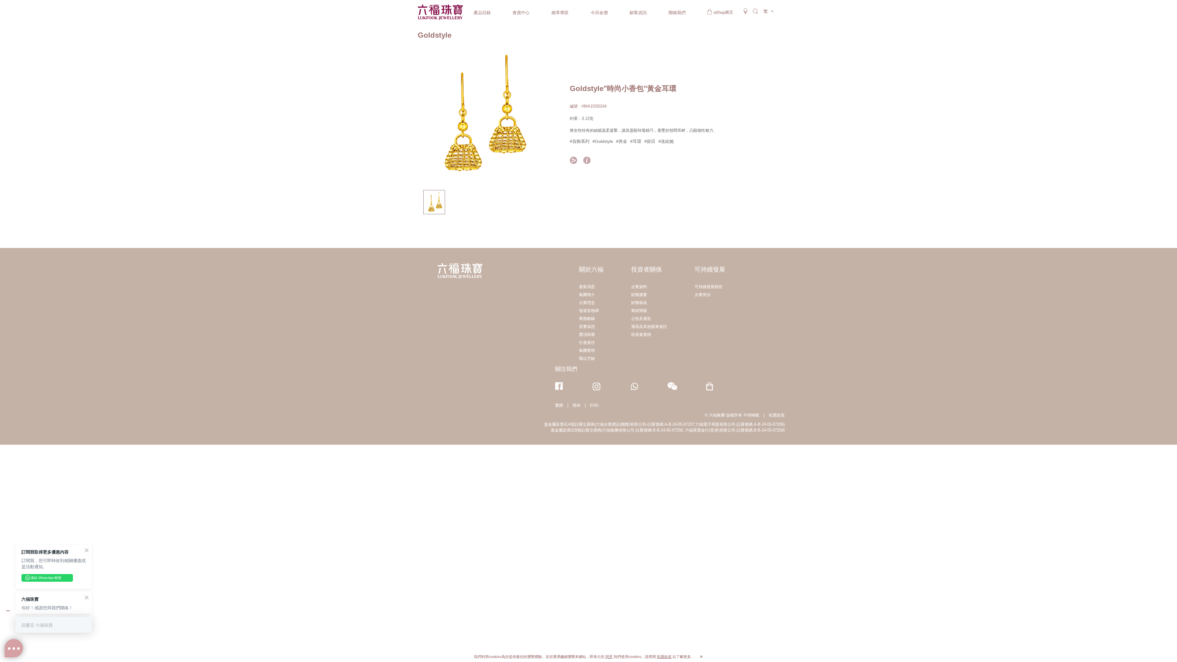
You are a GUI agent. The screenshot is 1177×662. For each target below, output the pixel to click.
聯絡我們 (677, 12)
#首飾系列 (579, 141)
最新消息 (587, 286)
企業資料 (639, 286)
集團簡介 (587, 294)
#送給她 (666, 141)
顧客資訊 (638, 12)
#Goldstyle (602, 141)
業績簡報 (639, 310)
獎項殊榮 (587, 334)
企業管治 (702, 294)
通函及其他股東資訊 (649, 326)
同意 (609, 657)
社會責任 (587, 342)
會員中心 (521, 12)
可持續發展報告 (708, 286)
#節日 (649, 141)
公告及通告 (641, 318)
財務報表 (639, 302)
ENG (594, 405)
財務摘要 (639, 294)
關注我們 (566, 369)
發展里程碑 (589, 310)
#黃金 (621, 141)
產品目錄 (482, 12)
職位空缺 (587, 358)
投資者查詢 (641, 334)
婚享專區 (560, 12)
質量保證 (587, 326)
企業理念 (587, 302)
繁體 (559, 405)
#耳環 (635, 141)
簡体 (577, 405)
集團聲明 (587, 350)
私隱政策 (777, 415)
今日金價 (599, 12)
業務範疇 (587, 318)
